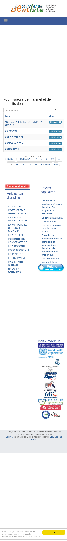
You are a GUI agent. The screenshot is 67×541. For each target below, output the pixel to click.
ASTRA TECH (12, 149)
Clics (51, 116)
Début (11, 159)
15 (29, 165)
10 (52, 159)
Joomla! (9, 437)
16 (36, 165)
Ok (54, 532)
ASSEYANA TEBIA (14, 143)
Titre (7, 116)
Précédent (25, 159)
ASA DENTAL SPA (14, 137)
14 (23, 165)
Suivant (45, 165)
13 (17, 165)
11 (59, 159)
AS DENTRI (11, 131)
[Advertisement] (33, 58)
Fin (56, 165)
